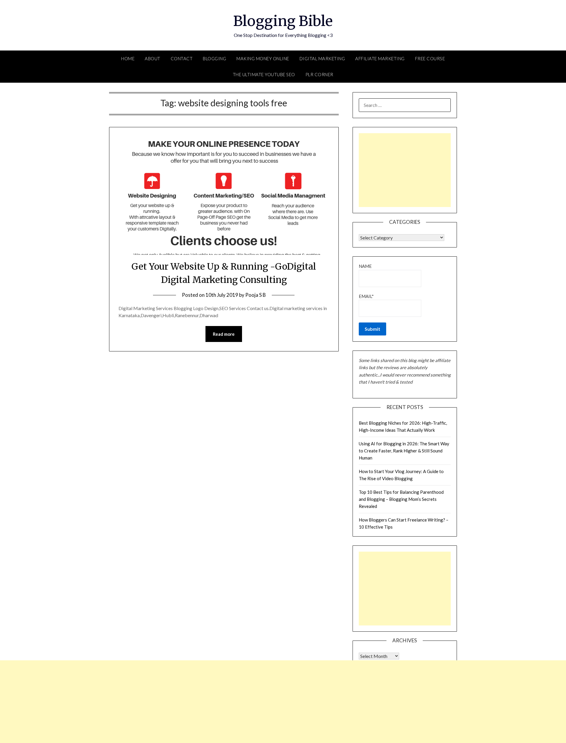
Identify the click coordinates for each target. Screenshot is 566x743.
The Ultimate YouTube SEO (264, 74)
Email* (366, 296)
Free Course (430, 58)
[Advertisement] (405, 170)
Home (127, 58)
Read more (224, 334)
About (152, 58)
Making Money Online (262, 58)
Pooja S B (255, 295)
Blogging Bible (283, 21)
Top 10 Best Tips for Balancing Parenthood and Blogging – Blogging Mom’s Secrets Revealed (401, 499)
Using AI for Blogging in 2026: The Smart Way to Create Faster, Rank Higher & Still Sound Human (404, 451)
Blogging (214, 58)
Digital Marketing (322, 58)
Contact (182, 58)
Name (365, 266)
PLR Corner (319, 74)
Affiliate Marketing (380, 58)
